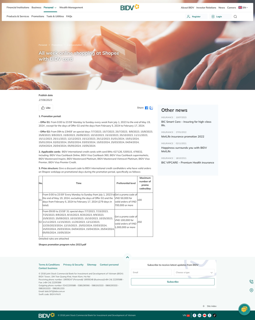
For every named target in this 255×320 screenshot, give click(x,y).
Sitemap (91, 264)
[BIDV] (47, 315)
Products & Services (18, 16)
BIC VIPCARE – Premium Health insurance (187, 162)
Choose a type (183, 272)
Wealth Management (71, 7)
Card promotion (74, 45)
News (222, 7)
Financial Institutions (18, 7)
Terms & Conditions (49, 264)
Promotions (57, 45)
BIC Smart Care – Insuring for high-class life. (186, 123)
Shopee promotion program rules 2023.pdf (62, 244)
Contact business (48, 268)
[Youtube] (204, 315)
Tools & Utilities (55, 16)
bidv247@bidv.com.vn (55, 291)
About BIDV (187, 7)
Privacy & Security (73, 264)
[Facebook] (194, 315)
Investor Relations (206, 7)
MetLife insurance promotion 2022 (182, 136)
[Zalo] (209, 315)
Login (219, 16)
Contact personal (109, 264)
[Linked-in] (199, 315)
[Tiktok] (214, 315)
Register (196, 16)
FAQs (69, 16)
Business (36, 7)
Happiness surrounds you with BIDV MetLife (184, 149)
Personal (43, 45)
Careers (231, 7)
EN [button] (244, 7)
